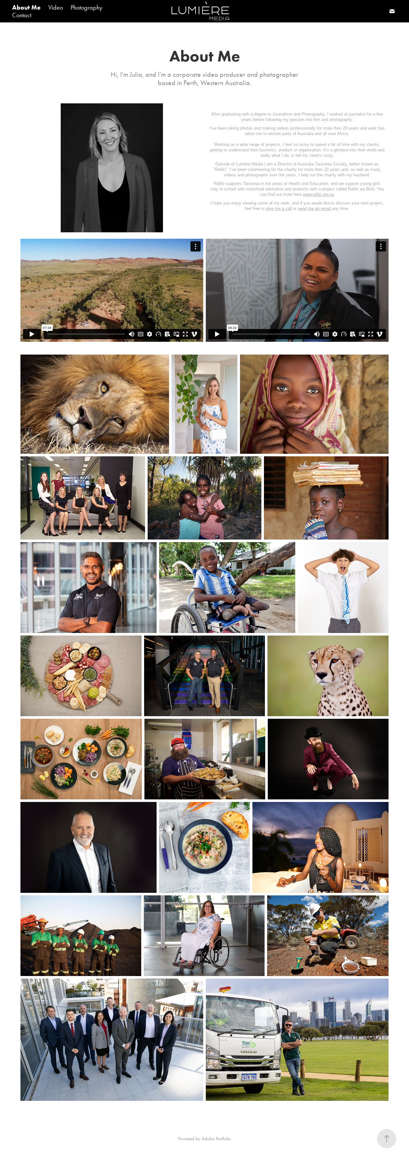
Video (55, 7)
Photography (86, 7)
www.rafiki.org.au (318, 194)
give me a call (279, 208)
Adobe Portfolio (216, 1138)
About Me (26, 7)
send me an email (315, 208)
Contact (21, 15)
